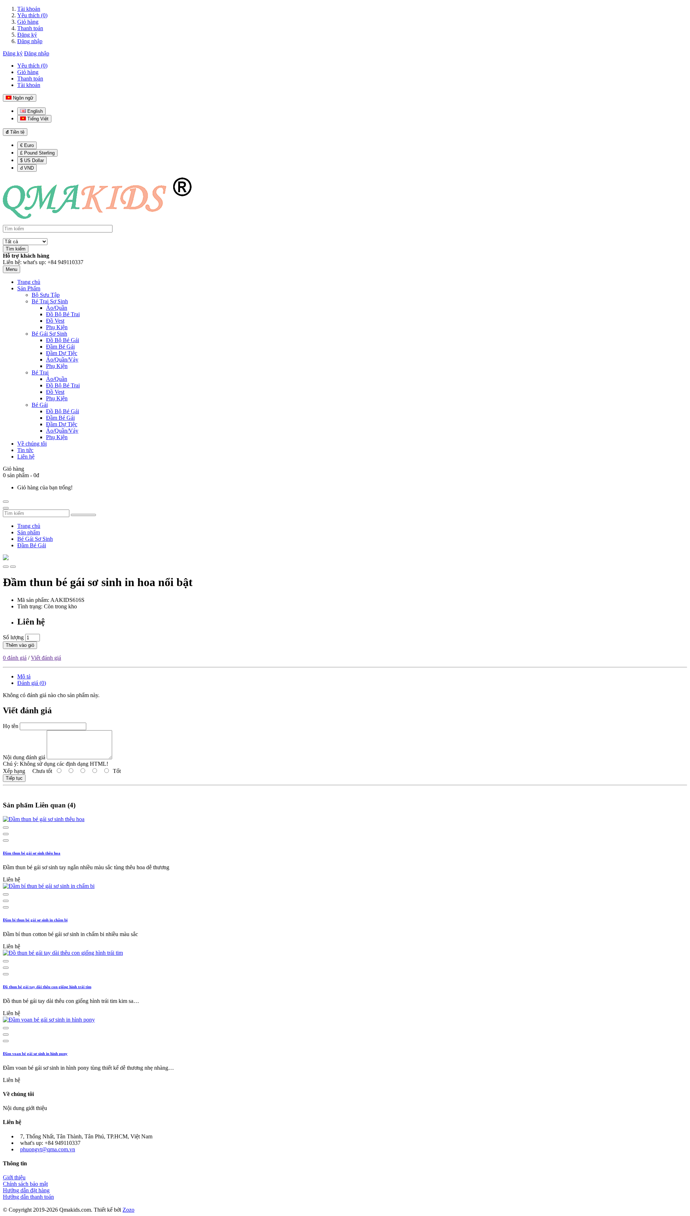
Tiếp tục (14, 778)
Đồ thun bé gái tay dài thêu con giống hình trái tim (47, 987)
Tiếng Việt (37, 118)
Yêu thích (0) (32, 15)
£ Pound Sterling (37, 153)
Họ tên (10, 726)
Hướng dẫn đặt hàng (26, 1190)
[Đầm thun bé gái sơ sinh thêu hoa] (43, 819)
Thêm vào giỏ (20, 645)
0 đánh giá (15, 658)
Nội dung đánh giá (24, 757)
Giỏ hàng (27, 22)
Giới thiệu (14, 1177)
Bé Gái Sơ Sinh (35, 539)
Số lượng (13, 637)
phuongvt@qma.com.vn (47, 1149)
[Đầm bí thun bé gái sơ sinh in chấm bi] (49, 886)
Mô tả (24, 676)
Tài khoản (28, 9)
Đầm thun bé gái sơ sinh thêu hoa (31, 853)
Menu (11, 269)
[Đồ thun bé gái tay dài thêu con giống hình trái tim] (63, 953)
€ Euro (27, 145)
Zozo (128, 1210)
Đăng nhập (29, 41)
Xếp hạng (14, 771)
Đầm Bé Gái (31, 545)
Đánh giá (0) (31, 683)
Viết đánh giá (46, 658)
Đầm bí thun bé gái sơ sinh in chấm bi (35, 920)
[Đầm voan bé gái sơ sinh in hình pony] (49, 1020)
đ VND (27, 168)
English (34, 111)
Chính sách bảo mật (25, 1184)
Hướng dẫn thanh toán (28, 1197)
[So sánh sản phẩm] (13, 567)
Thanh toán (30, 28)
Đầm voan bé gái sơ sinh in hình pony (35, 1053)
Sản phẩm (28, 532)
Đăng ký (27, 35)
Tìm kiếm (16, 249)
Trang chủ (28, 526)
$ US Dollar (32, 160)
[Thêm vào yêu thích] (6, 567)
